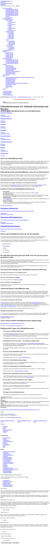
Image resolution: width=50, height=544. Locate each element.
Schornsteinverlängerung (8, 455)
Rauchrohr (11, 325)
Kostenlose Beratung (7, 91)
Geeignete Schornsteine (10, 80)
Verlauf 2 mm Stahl (10, 66)
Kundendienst (6, 440)
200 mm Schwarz (12, 30)
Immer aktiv (12, 499)
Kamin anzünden (9, 86)
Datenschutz (5, 431)
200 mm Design (11, 44)
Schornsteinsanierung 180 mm (12, 14)
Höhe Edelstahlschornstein (11, 78)
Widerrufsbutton (6, 444)
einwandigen (23, 343)
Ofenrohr (5, 51)
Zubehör (5, 64)
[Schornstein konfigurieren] (7, 214)
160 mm (10, 25)
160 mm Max (11, 35)
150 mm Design (11, 42)
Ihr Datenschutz (6, 480)
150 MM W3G (11, 49)
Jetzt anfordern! (4, 213)
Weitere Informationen (7, 486)
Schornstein (5, 456)
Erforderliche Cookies (7, 481)
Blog (4, 447)
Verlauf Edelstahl (9, 65)
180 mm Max (11, 36)
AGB (4, 428)
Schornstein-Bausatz (5, 303)
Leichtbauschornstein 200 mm (12, 63)
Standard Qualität (9, 19)
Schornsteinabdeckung (10, 72)
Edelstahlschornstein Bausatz (10, 226)
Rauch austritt (8, 85)
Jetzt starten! (3, 222)
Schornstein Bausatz (7, 50)
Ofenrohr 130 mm (9, 53)
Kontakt (4, 427)
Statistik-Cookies (6, 482)
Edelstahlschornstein (7, 18)
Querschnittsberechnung (8, 467)
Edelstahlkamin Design (17, 186)
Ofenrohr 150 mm (9, 55)
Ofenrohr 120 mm (9, 52)
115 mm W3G (11, 46)
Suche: (2, 5)
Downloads (5, 443)
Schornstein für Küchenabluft (9, 451)
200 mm (10, 29)
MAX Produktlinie (38, 185)
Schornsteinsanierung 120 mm (12, 9)
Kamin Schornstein (7, 459)
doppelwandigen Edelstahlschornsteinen (36, 343)
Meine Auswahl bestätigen (6, 542)
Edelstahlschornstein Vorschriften (21, 370)
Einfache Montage (7, 93)
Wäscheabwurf (6, 75)
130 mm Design (11, 41)
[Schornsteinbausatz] (7, 223)
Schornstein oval (9, 17)
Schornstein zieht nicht (10, 79)
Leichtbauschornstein (7, 58)
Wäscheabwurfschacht (7, 470)
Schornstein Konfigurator (8, 463)
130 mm (10, 21)
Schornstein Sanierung (6, 112)
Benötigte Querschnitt (10, 82)
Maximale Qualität (9, 31)
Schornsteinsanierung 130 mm (12, 10)
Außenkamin (5, 452)
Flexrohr (7, 16)
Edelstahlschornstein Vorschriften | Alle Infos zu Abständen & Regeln (20, 77)
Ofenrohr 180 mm (9, 56)
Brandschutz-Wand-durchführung (13, 71)
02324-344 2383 (12, 97)
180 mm (10, 26)
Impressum (5, 426)
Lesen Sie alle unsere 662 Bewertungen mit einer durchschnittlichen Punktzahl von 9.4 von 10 (20, 409)
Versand (4, 438)
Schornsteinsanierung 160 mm (12, 12)
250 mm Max (11, 38)
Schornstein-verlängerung (11, 67)
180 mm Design (11, 43)
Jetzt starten (3, 231)
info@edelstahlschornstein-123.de (24, 97)
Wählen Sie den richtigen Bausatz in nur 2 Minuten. (11, 228)
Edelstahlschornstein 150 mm (7, 323)
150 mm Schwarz (12, 24)
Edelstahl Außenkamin (14, 333)
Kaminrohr (5, 465)
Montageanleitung (19, 279)
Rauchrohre (4, 130)
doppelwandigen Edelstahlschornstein (8, 306)
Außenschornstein (7, 453)
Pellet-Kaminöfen (6, 246)
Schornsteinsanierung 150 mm (12, 11)
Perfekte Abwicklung (7, 92)
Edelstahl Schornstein (6, 118)
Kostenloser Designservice (9, 208)
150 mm (10, 23)
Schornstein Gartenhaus (8, 462)
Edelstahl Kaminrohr (7, 457)
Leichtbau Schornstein (6, 141)
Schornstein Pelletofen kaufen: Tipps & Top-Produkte (17, 83)
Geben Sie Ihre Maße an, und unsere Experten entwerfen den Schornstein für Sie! (17, 211)
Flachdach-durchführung (11, 69)
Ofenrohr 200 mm (9, 57)
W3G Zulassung (9, 45)
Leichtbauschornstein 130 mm (12, 59)
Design (7, 39)
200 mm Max (11, 37)
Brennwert (3, 124)
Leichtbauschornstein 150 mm (12, 60)
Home (4, 89)
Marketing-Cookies (7, 484)
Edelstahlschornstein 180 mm (19, 323)
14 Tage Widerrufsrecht (8, 94)
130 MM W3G (11, 48)
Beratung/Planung (7, 437)
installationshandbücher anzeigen (7, 316)
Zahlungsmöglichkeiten (8, 441)
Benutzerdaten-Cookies (8, 485)
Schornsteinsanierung (7, 8)
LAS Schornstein (6, 460)
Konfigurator (8, 198)
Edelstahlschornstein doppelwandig (10, 469)
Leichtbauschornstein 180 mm (12, 62)
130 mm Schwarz (12, 22)
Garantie (36, 192)
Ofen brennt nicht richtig (11, 84)
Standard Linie (14, 185)
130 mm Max (11, 32)
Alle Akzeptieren (16, 542)
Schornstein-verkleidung (11, 73)
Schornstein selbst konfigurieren (11, 217)
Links (7, 87)
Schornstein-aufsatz (10, 70)
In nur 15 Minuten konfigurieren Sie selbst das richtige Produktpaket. (15, 220)
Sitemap (4, 432)
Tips (4, 76)
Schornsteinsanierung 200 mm (12, 15)
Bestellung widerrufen (7, 429)
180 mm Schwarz (12, 28)
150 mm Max (11, 34)
